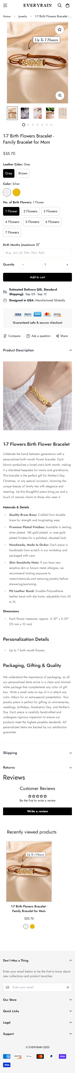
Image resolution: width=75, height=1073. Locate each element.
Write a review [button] (37, 811)
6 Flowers (52, 221)
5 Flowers (32, 221)
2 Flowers (30, 211)
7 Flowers (12, 232)
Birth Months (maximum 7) (21, 245)
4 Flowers (12, 221)
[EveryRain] (37, 5)
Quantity (8, 264)
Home (7, 16)
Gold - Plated (16, 192)
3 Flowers (50, 211)
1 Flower (11, 211)
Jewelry (22, 16)
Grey (8, 173)
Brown (23, 173)
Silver (7, 192)
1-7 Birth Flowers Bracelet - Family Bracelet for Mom (29, 908)
